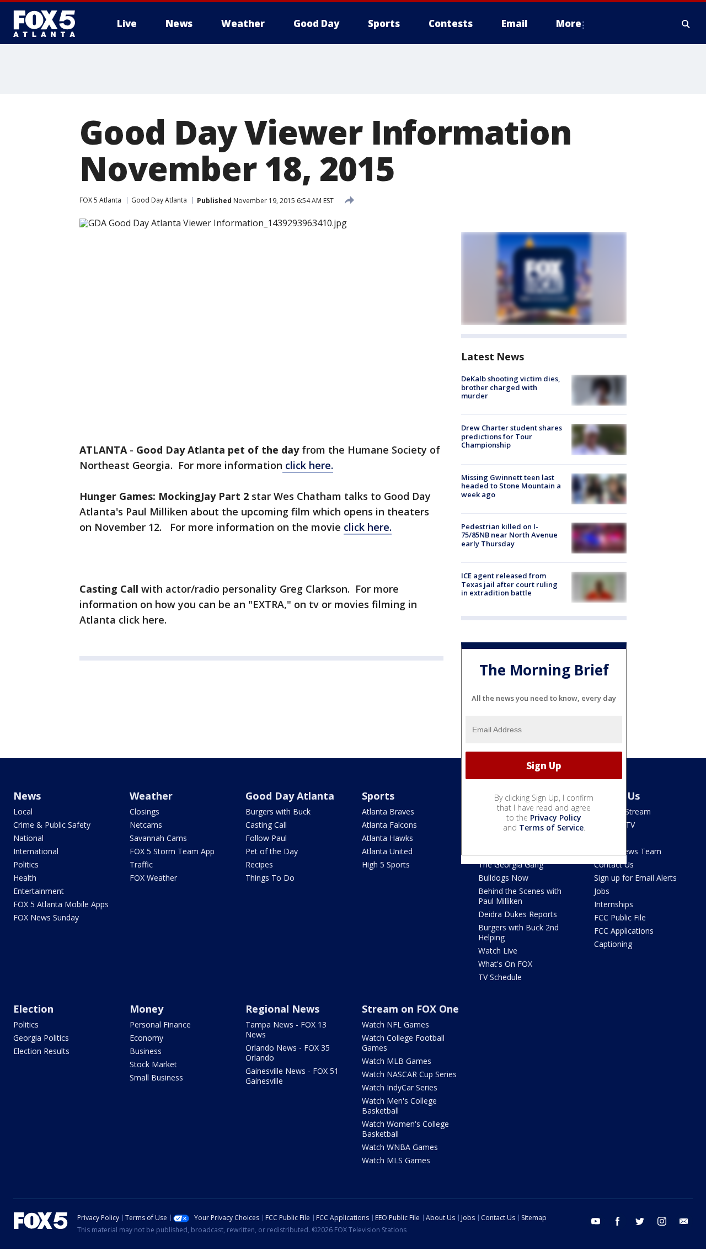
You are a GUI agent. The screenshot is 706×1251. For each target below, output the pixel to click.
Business (146, 1051)
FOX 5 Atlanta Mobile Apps (61, 904)
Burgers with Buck (278, 811)
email (684, 1221)
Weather (151, 795)
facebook (618, 1221)
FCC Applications (624, 930)
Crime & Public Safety (51, 824)
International (35, 851)
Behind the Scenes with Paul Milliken (519, 896)
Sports (378, 795)
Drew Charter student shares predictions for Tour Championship (511, 436)
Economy (146, 1037)
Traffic (141, 864)
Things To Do (270, 877)
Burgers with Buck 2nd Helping (518, 932)
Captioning (613, 944)
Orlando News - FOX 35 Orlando (287, 1052)
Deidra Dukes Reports (517, 914)
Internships (613, 904)
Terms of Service (551, 827)
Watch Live (497, 950)
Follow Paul (266, 838)
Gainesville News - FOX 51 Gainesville (292, 1076)
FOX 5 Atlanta (100, 200)
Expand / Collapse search (686, 23)
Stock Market (153, 1064)
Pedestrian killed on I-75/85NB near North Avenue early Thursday (509, 535)
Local (23, 811)
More (568, 23)
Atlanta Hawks (387, 838)
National (28, 838)
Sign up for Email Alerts (635, 877)
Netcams (146, 824)
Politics (26, 864)
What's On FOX (505, 964)
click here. (307, 465)
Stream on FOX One (410, 1008)
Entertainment (38, 891)
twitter (640, 1221)
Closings (144, 811)
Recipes (259, 864)
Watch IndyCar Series (399, 1087)
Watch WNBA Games (400, 1147)
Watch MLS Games (396, 1160)
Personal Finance (160, 1024)
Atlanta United (387, 851)
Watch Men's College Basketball (399, 1105)
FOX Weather (153, 877)
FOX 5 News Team (627, 851)
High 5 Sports (386, 864)
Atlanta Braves (388, 811)
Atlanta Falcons (389, 824)
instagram (662, 1221)
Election (33, 1008)
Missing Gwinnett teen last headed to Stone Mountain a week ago (511, 485)
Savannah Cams (158, 838)
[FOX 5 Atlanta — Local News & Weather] (49, 23)
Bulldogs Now (503, 877)
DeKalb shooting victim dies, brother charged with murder (510, 387)
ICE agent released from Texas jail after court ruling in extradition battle (509, 584)
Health (24, 877)
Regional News (282, 1008)
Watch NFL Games (395, 1024)
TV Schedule (500, 977)
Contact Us (614, 864)
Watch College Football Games (403, 1042)
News (27, 795)
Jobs (601, 891)
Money (146, 1008)
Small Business (156, 1077)
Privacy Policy (555, 817)
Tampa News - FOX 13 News (286, 1029)
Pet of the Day (271, 851)
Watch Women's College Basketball (405, 1129)
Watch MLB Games (396, 1061)
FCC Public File (620, 917)
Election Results (41, 1051)
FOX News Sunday (46, 917)
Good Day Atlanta (159, 200)
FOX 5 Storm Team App (172, 851)
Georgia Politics (41, 1037)
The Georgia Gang (510, 864)
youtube (596, 1221)
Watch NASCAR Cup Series (409, 1074)
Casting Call (266, 824)
